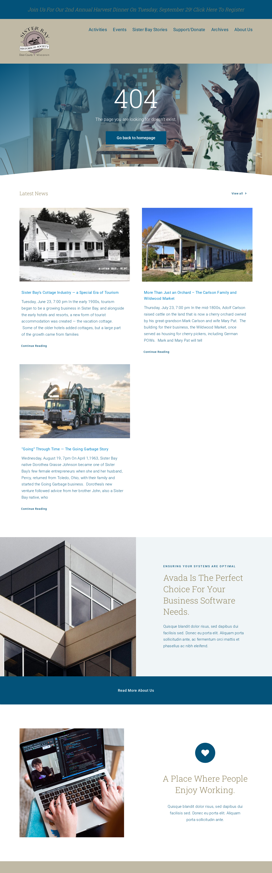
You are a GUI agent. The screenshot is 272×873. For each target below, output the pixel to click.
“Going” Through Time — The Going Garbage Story (65, 449)
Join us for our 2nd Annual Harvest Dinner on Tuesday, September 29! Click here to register (136, 9)
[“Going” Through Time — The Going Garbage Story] (75, 401)
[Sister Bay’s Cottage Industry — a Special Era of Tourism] (75, 245)
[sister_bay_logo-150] (34, 28)
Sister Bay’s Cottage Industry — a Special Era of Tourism (70, 292)
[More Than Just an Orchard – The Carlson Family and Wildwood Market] (197, 245)
